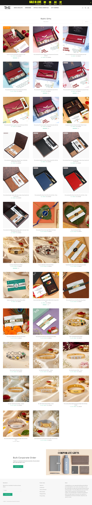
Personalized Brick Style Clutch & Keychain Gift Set (76, 54)
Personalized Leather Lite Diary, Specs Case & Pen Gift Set (46, 160)
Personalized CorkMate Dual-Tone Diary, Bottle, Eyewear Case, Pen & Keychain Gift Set (16, 231)
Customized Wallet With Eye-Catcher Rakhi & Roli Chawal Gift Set (46, 301)
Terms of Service (43, 489)
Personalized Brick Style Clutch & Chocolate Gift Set (16, 89)
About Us (41, 485)
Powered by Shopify (16, 501)
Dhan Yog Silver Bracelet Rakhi (16, 370)
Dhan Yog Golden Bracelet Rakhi (75, 336)
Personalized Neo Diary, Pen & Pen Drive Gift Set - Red (76, 195)
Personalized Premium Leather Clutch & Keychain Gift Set (46, 89)
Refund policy (42, 491)
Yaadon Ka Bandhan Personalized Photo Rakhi (16, 300)
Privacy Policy (42, 495)
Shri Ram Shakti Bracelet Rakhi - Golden (16, 403)
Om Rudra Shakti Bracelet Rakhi (16, 264)
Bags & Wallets (18, 7)
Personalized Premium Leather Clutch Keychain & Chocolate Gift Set (46, 55)
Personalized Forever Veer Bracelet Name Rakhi (76, 300)
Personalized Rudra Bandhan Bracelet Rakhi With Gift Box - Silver (16, 439)
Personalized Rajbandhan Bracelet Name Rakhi (16, 336)
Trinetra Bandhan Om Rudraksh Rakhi (46, 264)
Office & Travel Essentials (41, 7)
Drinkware (28, 7)
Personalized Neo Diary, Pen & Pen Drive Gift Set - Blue (46, 195)
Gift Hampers (55, 7)
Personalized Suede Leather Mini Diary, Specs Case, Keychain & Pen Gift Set (16, 196)
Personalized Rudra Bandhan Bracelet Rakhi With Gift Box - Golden (76, 404)
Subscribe (8, 494)
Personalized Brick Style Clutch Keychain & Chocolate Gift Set (75, 89)
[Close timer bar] (90, 2)
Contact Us (18, 466)
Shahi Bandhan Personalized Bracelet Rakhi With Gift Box (46, 438)
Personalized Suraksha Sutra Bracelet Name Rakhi (46, 336)
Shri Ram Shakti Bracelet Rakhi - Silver (46, 403)
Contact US (42, 487)
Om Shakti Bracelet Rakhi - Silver (76, 370)
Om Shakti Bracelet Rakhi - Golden (46, 370)
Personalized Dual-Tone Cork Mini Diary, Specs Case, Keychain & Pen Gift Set (76, 161)
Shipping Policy (43, 493)
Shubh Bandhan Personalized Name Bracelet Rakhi (76, 264)
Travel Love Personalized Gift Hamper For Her (16, 54)
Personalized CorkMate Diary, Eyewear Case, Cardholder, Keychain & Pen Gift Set (16, 161)
